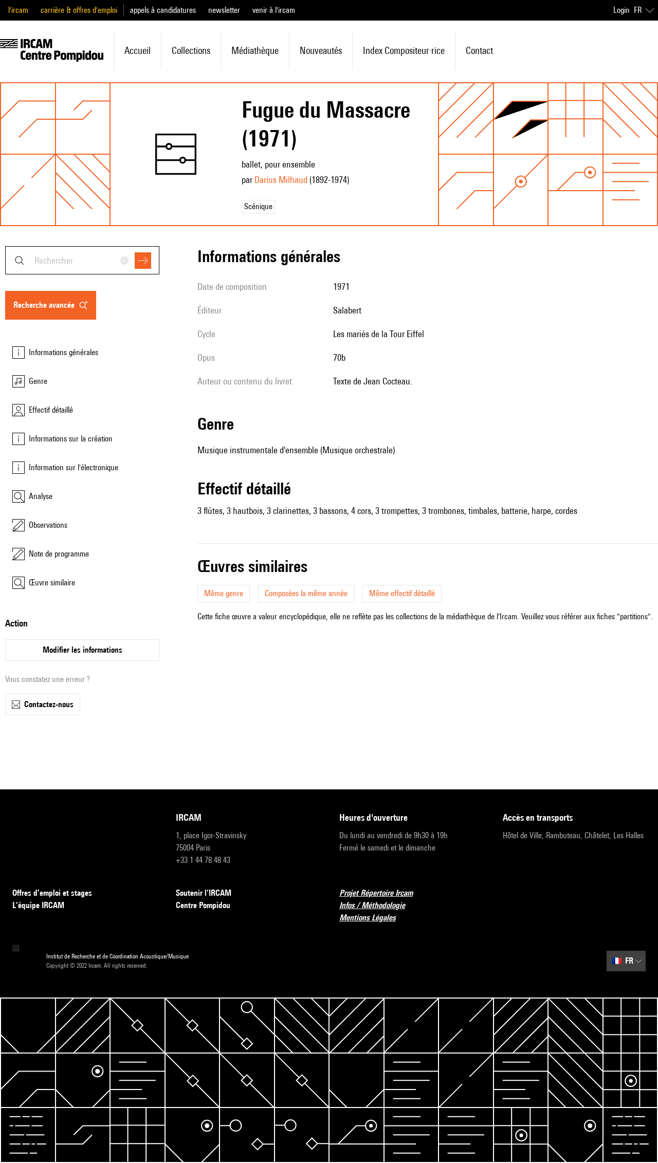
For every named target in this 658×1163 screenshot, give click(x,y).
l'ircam (18, 10)
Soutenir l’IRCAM (203, 893)
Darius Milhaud (280, 179)
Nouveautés (321, 50)
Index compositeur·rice (404, 50)
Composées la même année (306, 593)
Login (621, 10)
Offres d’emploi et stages (52, 893)
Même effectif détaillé (402, 593)
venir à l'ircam (273, 10)
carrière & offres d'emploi (79, 10)
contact (479, 50)
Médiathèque (255, 50)
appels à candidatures (163, 10)
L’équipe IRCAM (38, 905)
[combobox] (82, 260)
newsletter (224, 10)
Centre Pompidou (203, 905)
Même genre (223, 593)
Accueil (137, 50)
